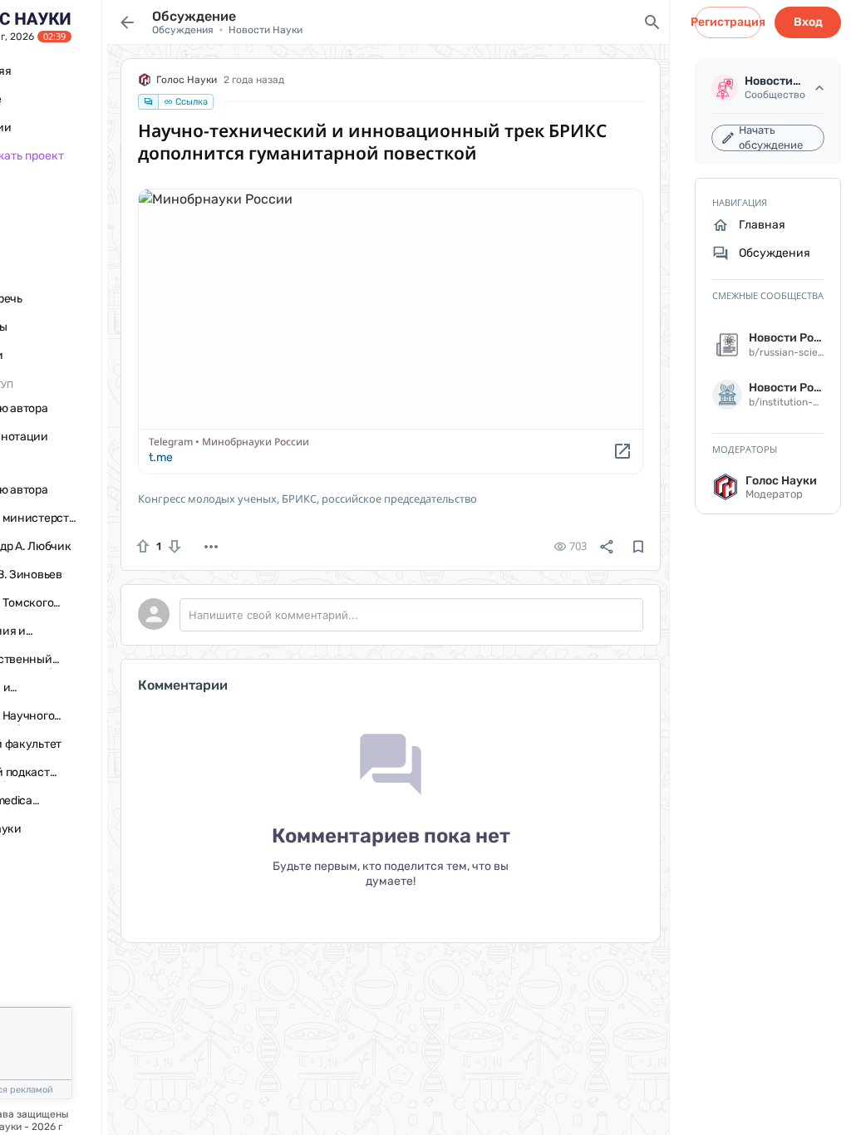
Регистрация (728, 22)
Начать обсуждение (771, 138)
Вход (808, 22)
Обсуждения (183, 30)
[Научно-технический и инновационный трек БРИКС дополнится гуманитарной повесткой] (390, 331)
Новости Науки (266, 30)
